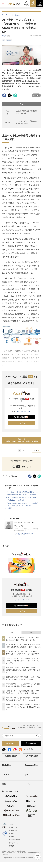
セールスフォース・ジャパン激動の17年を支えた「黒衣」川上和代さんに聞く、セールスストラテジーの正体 (23, 660)
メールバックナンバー (23, 411)
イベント (28, 784)
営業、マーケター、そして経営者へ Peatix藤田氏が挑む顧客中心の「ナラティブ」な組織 (22, 698)
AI (3, 40)
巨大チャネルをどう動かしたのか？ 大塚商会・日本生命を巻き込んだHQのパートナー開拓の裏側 (23, 652)
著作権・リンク (13, 827)
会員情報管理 (13, 830)
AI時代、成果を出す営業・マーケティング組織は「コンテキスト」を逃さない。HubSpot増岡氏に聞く (23, 706)
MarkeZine (6, 765)
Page (7, 122)
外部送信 (11, 846)
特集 (4, 784)
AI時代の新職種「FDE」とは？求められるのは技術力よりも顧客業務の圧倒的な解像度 (23, 685)
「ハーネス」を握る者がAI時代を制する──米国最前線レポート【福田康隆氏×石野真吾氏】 (22, 493)
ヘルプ (11, 824)
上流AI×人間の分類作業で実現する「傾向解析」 (26, 112)
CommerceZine (31, 765)
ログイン (22, 423)
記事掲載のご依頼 (32, 756)
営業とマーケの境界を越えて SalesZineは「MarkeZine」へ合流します (21, 498)
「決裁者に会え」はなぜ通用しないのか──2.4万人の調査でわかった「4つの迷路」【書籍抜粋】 (22, 692)
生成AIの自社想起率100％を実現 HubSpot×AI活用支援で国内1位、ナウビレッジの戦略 (23, 678)
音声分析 (9, 40)
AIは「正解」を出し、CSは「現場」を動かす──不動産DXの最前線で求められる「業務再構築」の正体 (23, 669)
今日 (12, 632)
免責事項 (11, 833)
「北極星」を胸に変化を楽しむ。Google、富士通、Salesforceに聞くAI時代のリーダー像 (22, 638)
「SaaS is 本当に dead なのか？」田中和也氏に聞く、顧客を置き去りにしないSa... (22, 504)
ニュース (5, 774)
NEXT (36, 450)
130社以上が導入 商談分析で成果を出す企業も (26, 122)
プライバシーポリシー (15, 843)
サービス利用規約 (14, 840)
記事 (26, 774)
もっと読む (8, 508)
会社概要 (11, 836)
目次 (21, 104)
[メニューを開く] (3, 3)
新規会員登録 (22, 417)
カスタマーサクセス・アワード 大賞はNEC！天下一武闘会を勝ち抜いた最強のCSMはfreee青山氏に (23, 645)
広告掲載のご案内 (11, 756)
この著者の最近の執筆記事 (23, 534)
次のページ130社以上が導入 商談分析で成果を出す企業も (21, 440)
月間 (31, 632)
